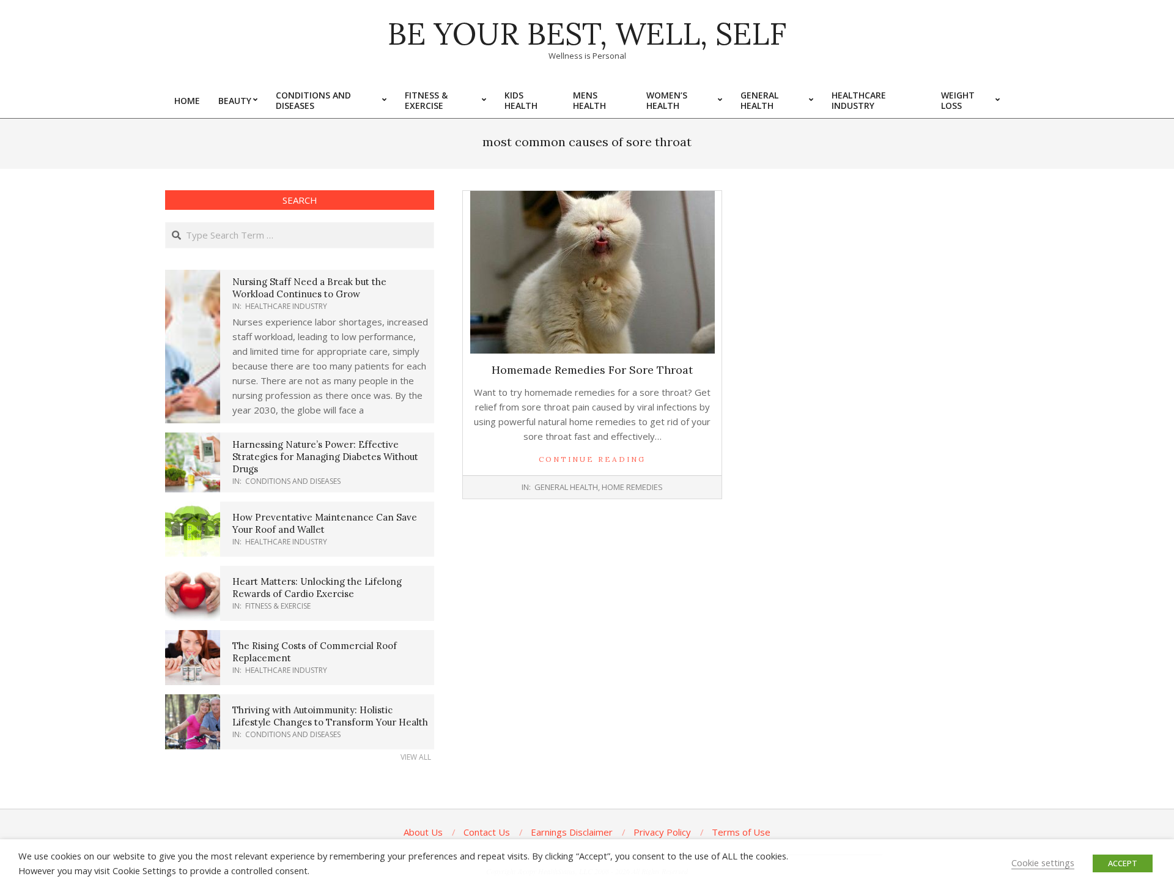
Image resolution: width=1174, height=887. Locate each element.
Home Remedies (632, 486)
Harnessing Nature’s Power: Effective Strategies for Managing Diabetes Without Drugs (325, 457)
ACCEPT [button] (1122, 863)
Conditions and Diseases (293, 481)
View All (416, 757)
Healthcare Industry (286, 306)
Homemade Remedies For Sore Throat (592, 370)
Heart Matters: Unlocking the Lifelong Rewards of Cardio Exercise (317, 587)
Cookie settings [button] (1042, 862)
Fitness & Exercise (278, 606)
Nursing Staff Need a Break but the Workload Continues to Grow (309, 288)
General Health (566, 486)
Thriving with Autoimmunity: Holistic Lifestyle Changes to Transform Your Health (330, 716)
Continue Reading (592, 459)
